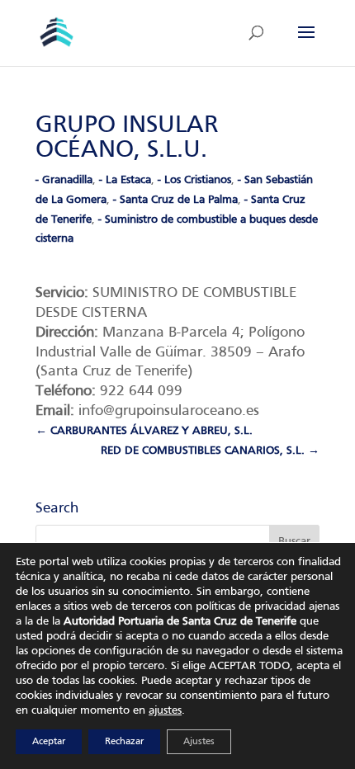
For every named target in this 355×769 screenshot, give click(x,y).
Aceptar (48, 742)
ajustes (165, 710)
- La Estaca (125, 180)
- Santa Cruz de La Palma (175, 200)
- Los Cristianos (194, 180)
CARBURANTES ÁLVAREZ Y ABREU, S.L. (144, 431)
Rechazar (124, 742)
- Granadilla (64, 180)
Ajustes (199, 742)
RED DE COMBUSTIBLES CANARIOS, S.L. (210, 451)
